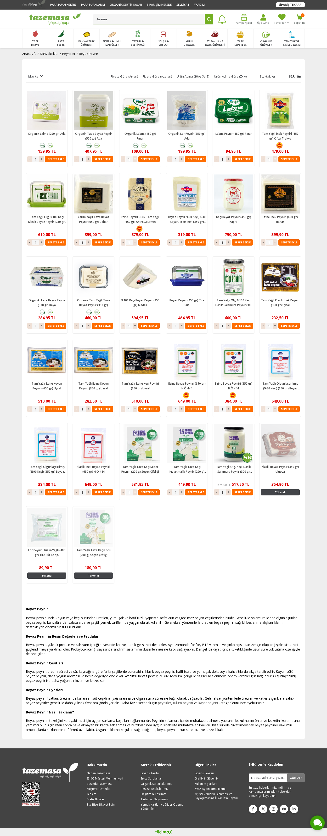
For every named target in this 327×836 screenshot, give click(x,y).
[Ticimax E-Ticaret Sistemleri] (163, 832)
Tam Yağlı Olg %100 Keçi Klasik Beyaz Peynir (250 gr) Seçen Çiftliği (47, 219)
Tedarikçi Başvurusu (154, 799)
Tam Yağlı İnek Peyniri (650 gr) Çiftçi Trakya (280, 136)
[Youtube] (284, 809)
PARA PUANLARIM (93, 5)
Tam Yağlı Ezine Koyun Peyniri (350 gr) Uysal (93, 386)
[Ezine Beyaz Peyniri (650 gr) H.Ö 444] (186, 360)
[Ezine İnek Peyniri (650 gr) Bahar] (280, 193)
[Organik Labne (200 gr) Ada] (46, 110)
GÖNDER (296, 778)
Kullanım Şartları (206, 784)
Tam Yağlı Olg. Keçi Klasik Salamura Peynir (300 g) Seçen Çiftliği (233, 469)
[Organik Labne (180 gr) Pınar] (140, 110)
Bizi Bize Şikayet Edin (101, 805)
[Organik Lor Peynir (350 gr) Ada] (186, 110)
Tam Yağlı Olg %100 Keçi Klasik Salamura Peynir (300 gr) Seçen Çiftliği (233, 303)
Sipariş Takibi (150, 773)
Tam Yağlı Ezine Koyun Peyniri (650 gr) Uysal (47, 386)
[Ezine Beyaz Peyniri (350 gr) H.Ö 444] (233, 360)
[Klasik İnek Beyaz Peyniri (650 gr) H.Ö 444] (93, 443)
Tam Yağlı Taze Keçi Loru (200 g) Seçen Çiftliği (93, 552)
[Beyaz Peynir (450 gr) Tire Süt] (186, 277)
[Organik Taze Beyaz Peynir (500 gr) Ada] (93, 110)
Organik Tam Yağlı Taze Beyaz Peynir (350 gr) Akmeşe (93, 303)
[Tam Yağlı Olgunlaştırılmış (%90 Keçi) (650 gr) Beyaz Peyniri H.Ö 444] (280, 360)
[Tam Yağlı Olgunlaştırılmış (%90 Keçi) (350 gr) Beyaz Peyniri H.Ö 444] (46, 443)
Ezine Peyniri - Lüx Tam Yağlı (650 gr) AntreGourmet (140, 219)
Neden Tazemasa (98, 773)
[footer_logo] (50, 772)
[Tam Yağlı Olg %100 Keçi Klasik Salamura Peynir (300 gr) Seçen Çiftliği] (233, 277)
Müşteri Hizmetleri (99, 789)
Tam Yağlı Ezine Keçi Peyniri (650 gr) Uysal (140, 386)
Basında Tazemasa (99, 784)
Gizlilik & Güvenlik (206, 778)
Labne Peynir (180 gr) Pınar (233, 134)
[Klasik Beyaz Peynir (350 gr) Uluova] (280, 443)
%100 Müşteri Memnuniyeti (105, 778)
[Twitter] (263, 809)
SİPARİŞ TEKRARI (290, 5)
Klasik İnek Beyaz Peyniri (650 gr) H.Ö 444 (93, 469)
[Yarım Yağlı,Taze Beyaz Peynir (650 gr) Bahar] (93, 193)
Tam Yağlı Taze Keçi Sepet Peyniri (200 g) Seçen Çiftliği (140, 469)
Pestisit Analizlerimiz (154, 789)
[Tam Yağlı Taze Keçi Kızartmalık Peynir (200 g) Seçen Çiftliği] (186, 443)
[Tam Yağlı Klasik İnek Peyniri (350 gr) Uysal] (280, 277)
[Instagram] (273, 809)
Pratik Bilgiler (95, 799)
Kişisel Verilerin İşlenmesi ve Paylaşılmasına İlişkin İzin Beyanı (216, 796)
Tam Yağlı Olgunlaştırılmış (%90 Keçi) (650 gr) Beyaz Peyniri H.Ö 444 (280, 386)
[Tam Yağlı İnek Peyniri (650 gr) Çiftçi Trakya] (280, 110)
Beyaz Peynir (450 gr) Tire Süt (186, 302)
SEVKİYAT (182, 5)
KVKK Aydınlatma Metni (210, 789)
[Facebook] (253, 809)
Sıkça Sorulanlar (151, 778)
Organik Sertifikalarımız (156, 784)
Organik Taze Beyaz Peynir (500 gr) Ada (93, 136)
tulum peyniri (183, 703)
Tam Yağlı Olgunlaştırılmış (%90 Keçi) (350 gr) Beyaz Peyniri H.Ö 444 (47, 469)
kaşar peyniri (208, 703)
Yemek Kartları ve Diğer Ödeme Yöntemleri (162, 807)
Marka (33, 76)
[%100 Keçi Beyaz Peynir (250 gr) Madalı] (140, 277)
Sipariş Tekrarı (204, 773)
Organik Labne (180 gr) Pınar (140, 136)
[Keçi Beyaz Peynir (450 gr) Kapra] (233, 193)
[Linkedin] (294, 809)
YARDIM (199, 5)
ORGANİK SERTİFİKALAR (126, 5)
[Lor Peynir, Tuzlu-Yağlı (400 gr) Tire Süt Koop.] (46, 527)
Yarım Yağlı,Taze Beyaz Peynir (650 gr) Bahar (93, 219)
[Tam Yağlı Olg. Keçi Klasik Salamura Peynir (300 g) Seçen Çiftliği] (233, 443)
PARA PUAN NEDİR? (63, 5)
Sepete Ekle (56, 159)
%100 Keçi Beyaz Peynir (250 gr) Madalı (140, 302)
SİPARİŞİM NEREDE (159, 5)
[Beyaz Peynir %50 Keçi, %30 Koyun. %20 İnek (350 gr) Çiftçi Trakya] (186, 193)
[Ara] (209, 19)
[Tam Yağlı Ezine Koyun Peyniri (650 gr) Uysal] (46, 360)
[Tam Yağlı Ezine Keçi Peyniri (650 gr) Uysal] (140, 360)
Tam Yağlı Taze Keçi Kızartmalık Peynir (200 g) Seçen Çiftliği (186, 469)
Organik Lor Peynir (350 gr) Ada (186, 136)
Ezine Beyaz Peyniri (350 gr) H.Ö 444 (233, 386)
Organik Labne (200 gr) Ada (47, 134)
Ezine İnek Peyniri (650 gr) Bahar (280, 219)
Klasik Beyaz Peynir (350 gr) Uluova (280, 469)
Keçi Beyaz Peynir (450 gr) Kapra (233, 219)
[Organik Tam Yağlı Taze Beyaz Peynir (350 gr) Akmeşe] (93, 277)
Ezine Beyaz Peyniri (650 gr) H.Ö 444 (187, 386)
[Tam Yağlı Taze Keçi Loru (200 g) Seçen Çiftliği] (93, 527)
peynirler (164, 703)
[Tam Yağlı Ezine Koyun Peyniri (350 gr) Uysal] (93, 360)
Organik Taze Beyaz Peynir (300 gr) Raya (46, 302)
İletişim (91, 794)
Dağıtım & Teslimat (153, 794)
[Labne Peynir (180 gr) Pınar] (233, 110)
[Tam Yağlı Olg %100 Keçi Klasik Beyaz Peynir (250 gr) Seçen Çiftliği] (46, 193)
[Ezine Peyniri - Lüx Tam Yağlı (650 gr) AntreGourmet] (140, 193)
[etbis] (32, 794)
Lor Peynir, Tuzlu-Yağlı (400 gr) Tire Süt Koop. (46, 552)
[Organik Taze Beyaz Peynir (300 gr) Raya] (46, 277)
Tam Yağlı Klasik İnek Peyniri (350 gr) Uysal (280, 302)
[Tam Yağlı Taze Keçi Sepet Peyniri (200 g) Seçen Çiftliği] (140, 443)
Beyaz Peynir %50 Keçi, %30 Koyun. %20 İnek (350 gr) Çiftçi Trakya (187, 219)
